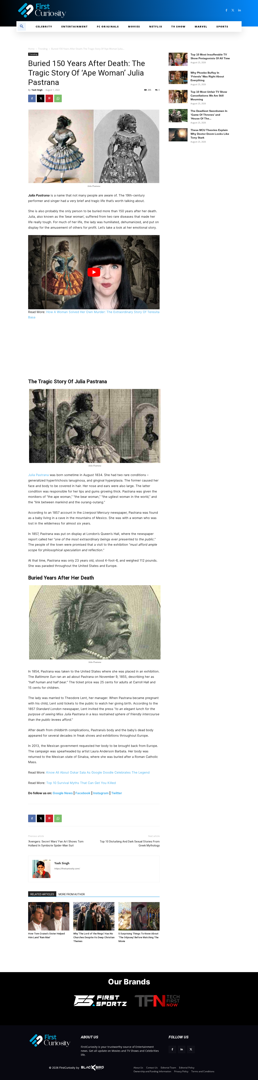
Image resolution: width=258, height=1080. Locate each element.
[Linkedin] (239, 10)
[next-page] (38, 907)
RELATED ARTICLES (42, 894)
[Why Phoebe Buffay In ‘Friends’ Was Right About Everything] (178, 77)
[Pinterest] (49, 98)
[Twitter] (233, 10)
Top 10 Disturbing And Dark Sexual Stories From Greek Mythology (130, 843)
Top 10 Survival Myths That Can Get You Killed (81, 783)
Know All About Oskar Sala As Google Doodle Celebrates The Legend (98, 772)
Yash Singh (37, 89)
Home (31, 48)
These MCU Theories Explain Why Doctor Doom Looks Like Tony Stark (210, 134)
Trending (43, 48)
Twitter (116, 793)
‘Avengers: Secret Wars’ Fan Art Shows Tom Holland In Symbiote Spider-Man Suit (55, 843)
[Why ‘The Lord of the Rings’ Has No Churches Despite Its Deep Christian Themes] (93, 916)
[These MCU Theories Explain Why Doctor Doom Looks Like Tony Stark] (178, 134)
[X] (40, 98)
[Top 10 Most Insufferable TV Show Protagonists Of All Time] (178, 59)
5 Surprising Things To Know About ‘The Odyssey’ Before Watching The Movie (138, 937)
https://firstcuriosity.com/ (67, 868)
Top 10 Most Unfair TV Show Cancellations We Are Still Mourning (209, 95)
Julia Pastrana (38, 475)
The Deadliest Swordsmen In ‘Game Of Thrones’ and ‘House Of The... (209, 114)
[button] (22, 26)
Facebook (82, 793)
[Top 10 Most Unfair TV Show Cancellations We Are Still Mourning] (178, 96)
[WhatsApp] (58, 98)
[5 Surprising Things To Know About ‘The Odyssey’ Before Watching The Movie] (139, 916)
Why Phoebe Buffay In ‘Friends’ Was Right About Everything (207, 76)
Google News (62, 793)
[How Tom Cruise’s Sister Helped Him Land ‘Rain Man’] (48, 916)
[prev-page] (32, 907)
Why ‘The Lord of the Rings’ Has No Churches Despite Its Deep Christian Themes (93, 937)
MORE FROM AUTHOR (72, 894)
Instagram (101, 793)
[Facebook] (226, 10)
